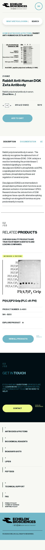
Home (5, 33)
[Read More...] (9, 94)
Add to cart (17, 118)
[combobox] (17, 21)
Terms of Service (12, 505)
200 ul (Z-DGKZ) (22, 105)
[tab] (9, 142)
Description (9, 142)
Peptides (9, 472)
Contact (17, 408)
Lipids (8, 462)
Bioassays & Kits (13, 452)
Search (35, 21)
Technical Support (14, 487)
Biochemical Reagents (16, 442)
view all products (18, 339)
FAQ (7, 497)
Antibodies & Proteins (20, 33)
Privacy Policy (10, 503)
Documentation (28, 142)
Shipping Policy (11, 506)
